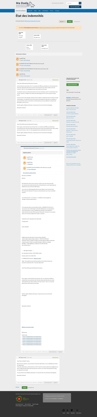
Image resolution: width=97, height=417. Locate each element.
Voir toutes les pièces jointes (29, 172)
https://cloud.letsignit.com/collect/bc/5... (32, 336)
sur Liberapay (54, 398)
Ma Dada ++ (69, 97)
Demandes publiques (21, 10)
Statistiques (45, 10)
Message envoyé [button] (22, 79)
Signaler (55, 115)
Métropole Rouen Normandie (72, 126)
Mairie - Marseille (69, 136)
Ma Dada (26, 4)
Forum (51, 10)
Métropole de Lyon (70, 117)
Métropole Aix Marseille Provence (32, 21)
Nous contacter (28, 404)
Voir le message (27, 60)
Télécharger (30, 158)
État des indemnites (70, 134)
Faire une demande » (75, 6)
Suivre (69, 21)
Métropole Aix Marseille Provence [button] (31, 148)
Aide (39, 10)
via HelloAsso (60, 398)
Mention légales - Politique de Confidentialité (24, 405)
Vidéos (68, 413)
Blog (35, 10)
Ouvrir (22, 60)
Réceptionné (55, 79)
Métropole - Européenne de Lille (72, 122)
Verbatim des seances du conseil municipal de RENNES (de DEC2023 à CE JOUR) (73, 151)
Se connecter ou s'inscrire (57, 3)
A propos (57, 10)
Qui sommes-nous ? (19, 404)
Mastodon (73, 413)
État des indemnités (70, 138)
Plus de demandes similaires (71, 156)
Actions (62, 21)
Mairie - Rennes (69, 154)
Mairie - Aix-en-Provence (71, 109)
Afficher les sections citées (28, 327)
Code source (78, 413)
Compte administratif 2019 (72, 108)
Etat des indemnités (70, 112)
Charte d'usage (35, 404)
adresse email (37, 258)
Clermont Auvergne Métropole (72, 113)
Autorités (30, 10)
